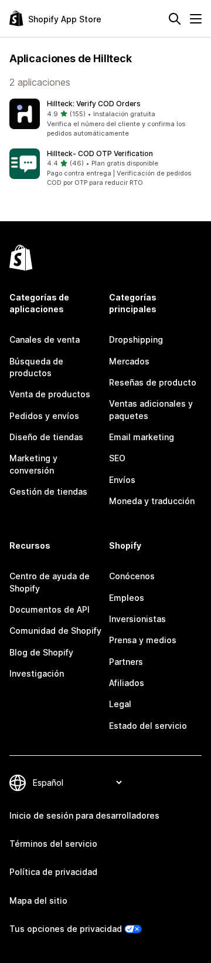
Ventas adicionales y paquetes (151, 409)
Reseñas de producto (152, 382)
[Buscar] (175, 19)
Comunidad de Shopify (55, 631)
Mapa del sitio (38, 900)
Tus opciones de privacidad (65, 929)
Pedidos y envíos (44, 416)
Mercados (129, 361)
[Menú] (196, 19)
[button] (105, 118)
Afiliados (126, 683)
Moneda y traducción (152, 501)
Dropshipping (136, 339)
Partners (126, 662)
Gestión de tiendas (48, 491)
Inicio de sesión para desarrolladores (84, 815)
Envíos (122, 480)
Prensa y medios (142, 640)
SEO (117, 458)
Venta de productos (49, 394)
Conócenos (132, 576)
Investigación (36, 673)
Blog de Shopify (41, 652)
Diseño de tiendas (46, 437)
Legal (120, 704)
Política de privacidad (53, 872)
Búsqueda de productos (36, 367)
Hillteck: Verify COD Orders (94, 103)
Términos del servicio (53, 844)
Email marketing (141, 437)
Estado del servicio (148, 726)
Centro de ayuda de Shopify (49, 582)
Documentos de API (49, 609)
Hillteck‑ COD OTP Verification (100, 153)
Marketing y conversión (33, 464)
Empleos (126, 598)
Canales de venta (44, 339)
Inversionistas (137, 619)
